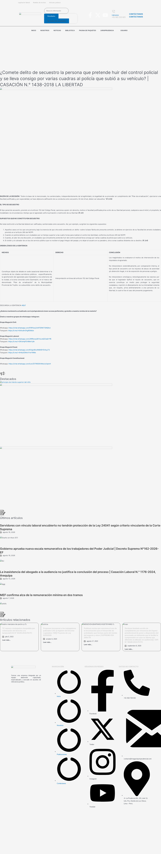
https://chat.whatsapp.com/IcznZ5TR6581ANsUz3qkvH (30, 364)
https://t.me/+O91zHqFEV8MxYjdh (21, 341)
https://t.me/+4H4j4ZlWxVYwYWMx (22, 353)
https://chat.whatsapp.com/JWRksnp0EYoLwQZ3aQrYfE (30, 339)
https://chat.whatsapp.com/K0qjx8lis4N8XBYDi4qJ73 (29, 350)
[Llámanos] (114, 11)
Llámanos (115, 15)
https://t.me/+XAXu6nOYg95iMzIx (21, 331)
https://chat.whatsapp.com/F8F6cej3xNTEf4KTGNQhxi (30, 328)
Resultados (51, 16)
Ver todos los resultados (56, 21)
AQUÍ (24, 305)
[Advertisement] (80, 50)
